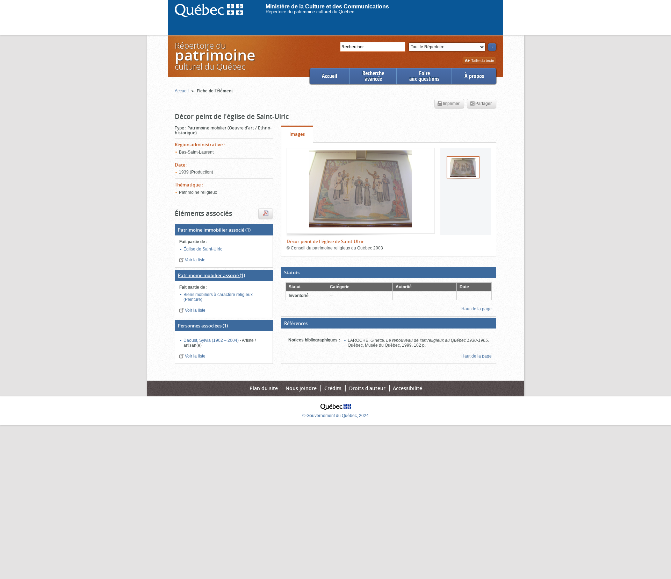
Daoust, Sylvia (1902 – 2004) (211, 340)
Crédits (332, 388)
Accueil (329, 76)
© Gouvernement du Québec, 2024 (335, 415)
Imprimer (451, 103)
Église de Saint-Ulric (202, 249)
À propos (474, 76)
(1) (214, 230)
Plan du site (264, 388)
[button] (388, 272)
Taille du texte (482, 61)
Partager (483, 103)
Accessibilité (407, 388)
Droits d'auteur (367, 388)
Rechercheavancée (373, 76)
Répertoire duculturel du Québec (214, 56)
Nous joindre (301, 388)
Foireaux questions (424, 76)
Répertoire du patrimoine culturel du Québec (310, 11)
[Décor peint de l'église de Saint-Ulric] (360, 188)
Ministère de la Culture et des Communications (327, 6)
